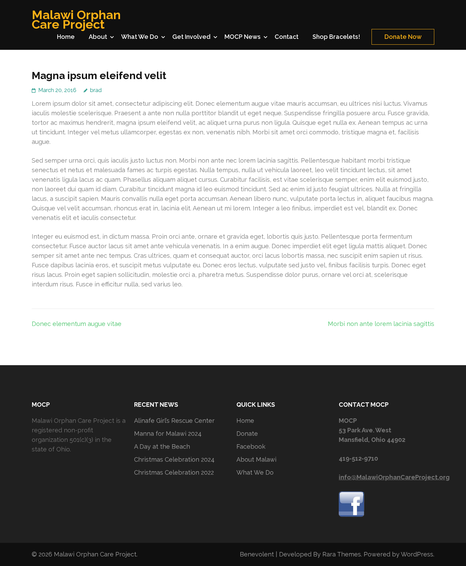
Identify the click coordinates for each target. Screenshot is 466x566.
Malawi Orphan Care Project (76, 19)
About (98, 36)
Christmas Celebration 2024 (174, 459)
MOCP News (242, 36)
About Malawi (256, 459)
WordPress (417, 554)
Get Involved (191, 36)
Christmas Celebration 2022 (174, 472)
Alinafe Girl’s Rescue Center (174, 420)
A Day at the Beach (162, 446)
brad (96, 90)
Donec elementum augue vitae (76, 323)
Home (66, 36)
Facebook (250, 446)
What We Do (139, 36)
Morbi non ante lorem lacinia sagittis (381, 323)
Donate (247, 433)
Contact (286, 36)
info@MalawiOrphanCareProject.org (394, 477)
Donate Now (403, 36)
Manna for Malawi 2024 (168, 433)
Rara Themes (341, 554)
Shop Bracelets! (336, 36)
